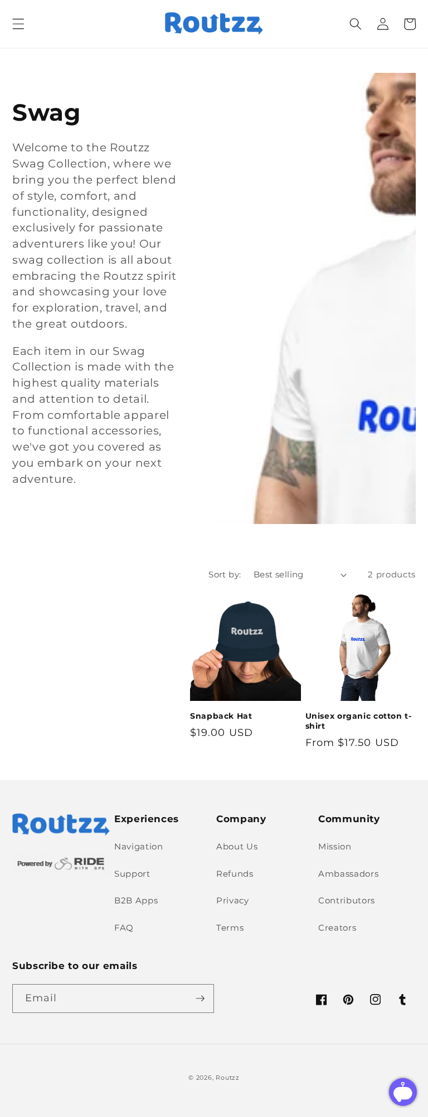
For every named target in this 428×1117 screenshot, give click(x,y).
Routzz (228, 1077)
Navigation (138, 846)
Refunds (235, 873)
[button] (18, 24)
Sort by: (224, 574)
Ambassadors (348, 873)
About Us (236, 846)
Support (132, 873)
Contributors (346, 900)
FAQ (124, 927)
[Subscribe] (200, 998)
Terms (230, 927)
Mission (335, 846)
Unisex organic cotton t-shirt (358, 720)
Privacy (232, 900)
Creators (337, 927)
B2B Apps (136, 900)
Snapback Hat (221, 715)
